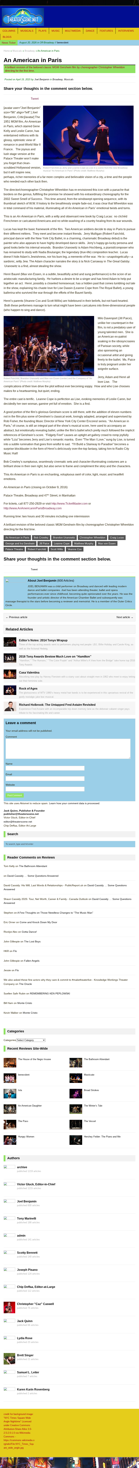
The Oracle (25, 984)
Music (56, 30)
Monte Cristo (24, 1003)
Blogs (7, 36)
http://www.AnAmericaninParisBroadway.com (33, 508)
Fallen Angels (31, 960)
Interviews (126, 30)
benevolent (43, 42)
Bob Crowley (41, 537)
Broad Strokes (91, 1090)
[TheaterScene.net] (69, 17)
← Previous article (16, 617)
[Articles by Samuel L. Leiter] (9, 1379)
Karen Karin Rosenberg (33, 1389)
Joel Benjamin (41, 79)
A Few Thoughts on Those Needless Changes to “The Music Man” (55, 912)
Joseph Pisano (27, 1269)
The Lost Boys (32, 941)
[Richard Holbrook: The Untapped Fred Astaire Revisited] (10, 709)
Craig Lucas (117, 537)
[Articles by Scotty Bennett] (9, 1259)
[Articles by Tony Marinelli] (9, 1225)
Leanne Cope (62, 543)
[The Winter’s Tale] (76, 1111)
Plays (42, 30)
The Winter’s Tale (93, 1105)
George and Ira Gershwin (20, 543)
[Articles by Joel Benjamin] (9, 1208)
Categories (10, 1040)
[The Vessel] (76, 1127)
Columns (9, 30)
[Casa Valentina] (10, 676)
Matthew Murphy (83, 543)
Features (106, 30)
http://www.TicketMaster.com (69, 503)
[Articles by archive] (9, 1174)
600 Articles (65, 580)
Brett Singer (25, 1355)
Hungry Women (26, 1136)
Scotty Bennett (27, 1252)
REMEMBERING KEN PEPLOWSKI (50, 993)
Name (9, 763)
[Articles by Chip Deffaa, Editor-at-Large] (9, 1294)
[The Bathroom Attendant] (76, 1065)
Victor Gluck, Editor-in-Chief (36, 1184)
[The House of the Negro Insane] (10, 1065)
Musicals (26, 30)
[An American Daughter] (10, 1111)
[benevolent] (10, 1080)
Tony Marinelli (26, 1218)
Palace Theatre (14, 549)
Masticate (89, 1074)
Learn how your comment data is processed (74, 803)
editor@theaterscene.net (18, 821)
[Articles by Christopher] (9, 1311)
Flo (15, 951)
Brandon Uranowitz (64, 537)
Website (10, 784)
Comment (11, 736)
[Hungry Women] (10, 1142)
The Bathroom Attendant (33, 866)
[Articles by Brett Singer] (9, 1362)
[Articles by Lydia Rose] (9, 1345)
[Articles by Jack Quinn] (9, 1328)
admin (21, 1235)
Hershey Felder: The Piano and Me (102, 1136)
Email (9, 774)
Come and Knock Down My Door (38, 922)
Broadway (57, 79)
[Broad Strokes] (76, 1096)
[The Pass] (10, 1127)
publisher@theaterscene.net (21, 813)
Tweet (35, 98)
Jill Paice (44, 543)
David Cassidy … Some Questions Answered (32, 875)
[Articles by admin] (9, 1242)
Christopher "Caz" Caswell (35, 1304)
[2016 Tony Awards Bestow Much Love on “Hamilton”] (10, 660)
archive (22, 1167)
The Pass (23, 1121)
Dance (90, 30)
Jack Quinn (25, 1321)
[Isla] (10, 1096)
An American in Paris (17, 537)
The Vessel (90, 1121)
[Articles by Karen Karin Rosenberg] (9, 1396)
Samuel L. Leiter (28, 1372)
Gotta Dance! (29, 931)
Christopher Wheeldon (92, 537)
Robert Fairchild (37, 549)
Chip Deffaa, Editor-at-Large (36, 1286)
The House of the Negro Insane (34, 1059)
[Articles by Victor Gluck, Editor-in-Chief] (9, 1191)
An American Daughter (30, 1105)
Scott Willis (57, 549)
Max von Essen (107, 543)
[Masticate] (76, 1080)
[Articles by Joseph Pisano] (9, 1276)
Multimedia (73, 30)
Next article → (125, 617)
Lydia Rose (24, 1338)
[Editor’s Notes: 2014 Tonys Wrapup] (10, 644)
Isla (20, 1090)
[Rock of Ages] (10, 693)
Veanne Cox (75, 549)
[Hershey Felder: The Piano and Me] (76, 1142)
